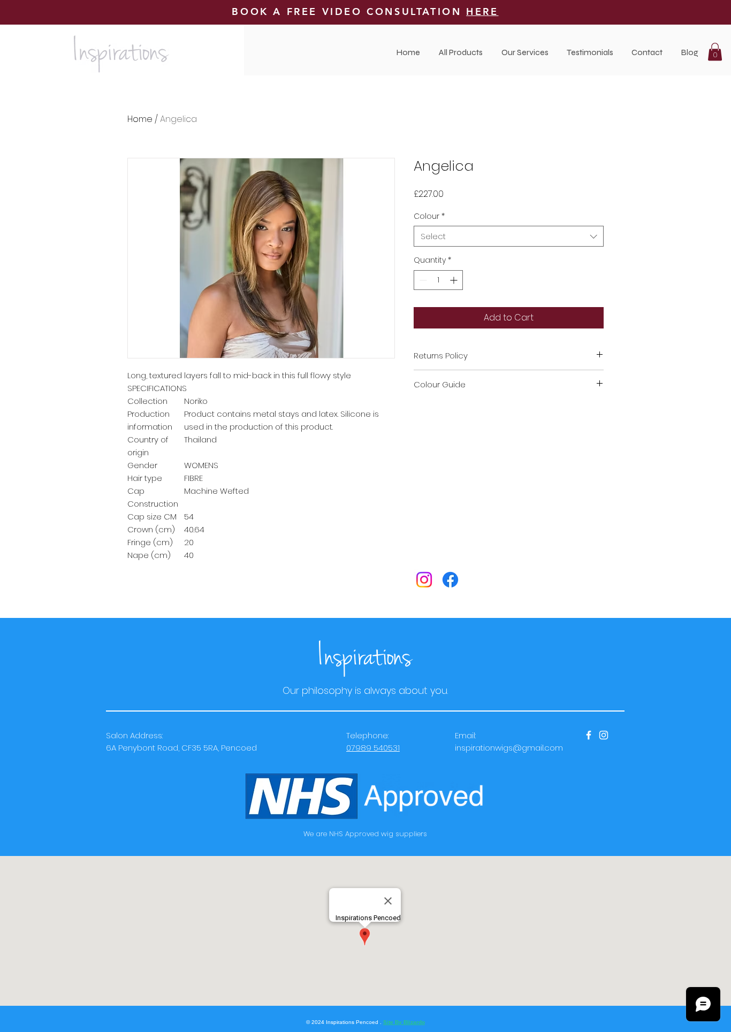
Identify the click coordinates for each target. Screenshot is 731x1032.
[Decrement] (422, 280)
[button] (525, 52)
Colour (429, 216)
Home (140, 119)
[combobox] (509, 236)
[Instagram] (424, 579)
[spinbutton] (438, 280)
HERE (482, 11)
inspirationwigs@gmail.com (509, 747)
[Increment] (454, 280)
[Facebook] (450, 579)
